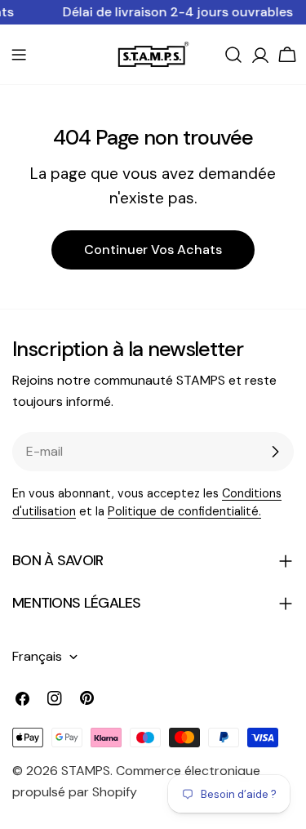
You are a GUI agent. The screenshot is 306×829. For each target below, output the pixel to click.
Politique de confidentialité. (184, 511)
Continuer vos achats (153, 249)
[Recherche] (233, 54)
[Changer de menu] (18, 54)
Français (37, 656)
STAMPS (85, 770)
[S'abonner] (275, 452)
